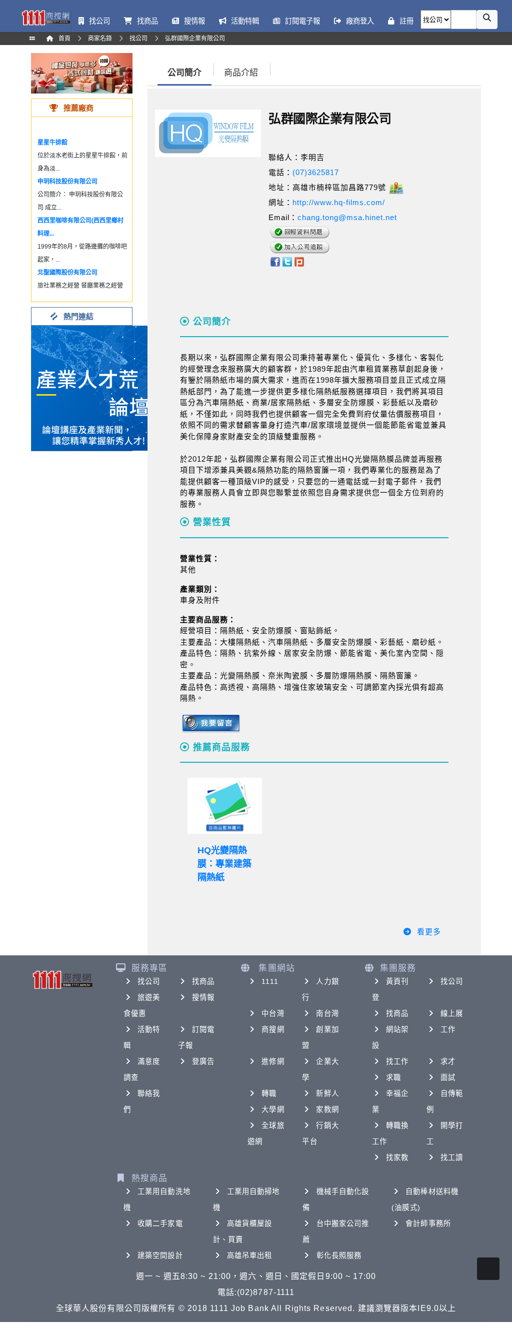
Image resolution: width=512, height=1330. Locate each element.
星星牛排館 (53, 142)
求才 (448, 1061)
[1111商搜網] (45, 17)
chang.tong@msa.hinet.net (347, 217)
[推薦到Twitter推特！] (287, 261)
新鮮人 (327, 1093)
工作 (448, 1029)
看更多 (429, 931)
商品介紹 (241, 73)
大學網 (273, 1109)
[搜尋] (487, 19)
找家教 (397, 1157)
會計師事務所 (428, 1223)
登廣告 (203, 1061)
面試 (448, 1077)
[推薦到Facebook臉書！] (274, 261)
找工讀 (451, 1157)
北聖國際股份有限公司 (68, 272)
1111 (270, 981)
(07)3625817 (315, 172)
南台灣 (327, 1013)
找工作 (397, 1061)
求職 (393, 1077)
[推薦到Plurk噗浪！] (300, 261)
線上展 (451, 1013)
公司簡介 (185, 73)
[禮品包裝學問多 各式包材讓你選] (81, 73)
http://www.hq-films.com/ (338, 202)
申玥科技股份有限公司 (68, 181)
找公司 (149, 981)
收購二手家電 (160, 1223)
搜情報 (203, 997)
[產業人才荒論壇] (94, 387)
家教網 (327, 1109)
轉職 (269, 1093)
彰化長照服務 (339, 1255)
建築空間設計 (160, 1255)
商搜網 (273, 1029)
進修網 (273, 1061)
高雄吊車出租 (249, 1255)
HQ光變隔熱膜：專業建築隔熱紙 (225, 863)
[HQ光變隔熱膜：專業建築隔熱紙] (225, 806)
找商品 (203, 981)
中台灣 (273, 1013)
